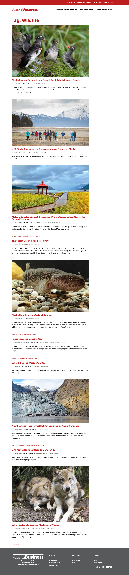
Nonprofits (48, 222)
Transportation (56, 222)
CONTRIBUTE (53, 560)
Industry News (77, 558)
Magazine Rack (54, 563)
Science (44, 83)
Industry (73, 9)
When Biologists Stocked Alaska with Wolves (35, 525)
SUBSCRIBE (52, 558)
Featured (43, 528)
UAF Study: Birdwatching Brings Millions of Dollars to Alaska (44, 149)
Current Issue (80, 2)
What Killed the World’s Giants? (28, 363)
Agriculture (39, 453)
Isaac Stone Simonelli (20, 342)
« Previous (15, 545)
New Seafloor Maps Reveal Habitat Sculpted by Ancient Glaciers (45, 426)
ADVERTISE (52, 555)
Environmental (44, 342)
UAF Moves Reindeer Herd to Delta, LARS (33, 450)
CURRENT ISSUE (54, 565)
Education (37, 222)
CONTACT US (98, 563)
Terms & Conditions (33, 564)
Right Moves (102, 9)
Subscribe (88, 2)
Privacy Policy (22, 564)
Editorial (105, 2)
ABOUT (96, 560)
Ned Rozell (17, 83)
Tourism (43, 152)
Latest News (76, 555)
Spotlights (84, 9)
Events (91, 9)
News (66, 9)
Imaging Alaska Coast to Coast (28, 339)
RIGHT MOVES (98, 558)
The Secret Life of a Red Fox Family (30, 240)
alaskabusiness (18, 152)
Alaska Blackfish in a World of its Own (32, 315)
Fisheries (51, 342)
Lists (110, 9)
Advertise (96, 2)
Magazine (59, 9)
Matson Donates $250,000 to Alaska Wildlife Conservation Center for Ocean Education (48, 218)
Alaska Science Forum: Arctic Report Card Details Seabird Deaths (46, 80)
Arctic (35, 83)
